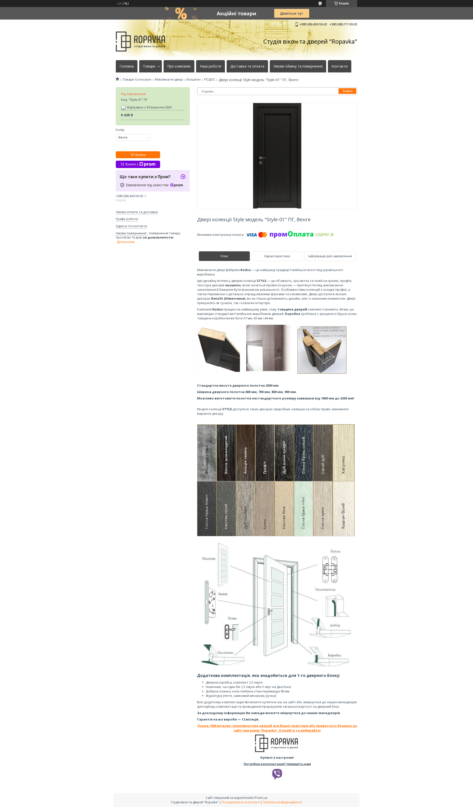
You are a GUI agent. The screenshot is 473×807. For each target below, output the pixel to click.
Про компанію (179, 66)
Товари (149, 66)
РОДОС (209, 79)
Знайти (347, 91)
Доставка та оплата (247, 66)
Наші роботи (210, 66)
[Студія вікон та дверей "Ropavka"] (140, 42)
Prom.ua (261, 797)
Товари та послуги (136, 79)
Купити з (131, 164)
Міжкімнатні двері (169, 79)
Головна (126, 66)
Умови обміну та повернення (297, 66)
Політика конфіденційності (282, 802)
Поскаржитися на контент (241, 802)
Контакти (340, 66)
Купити (140, 155)
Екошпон (193, 79)
